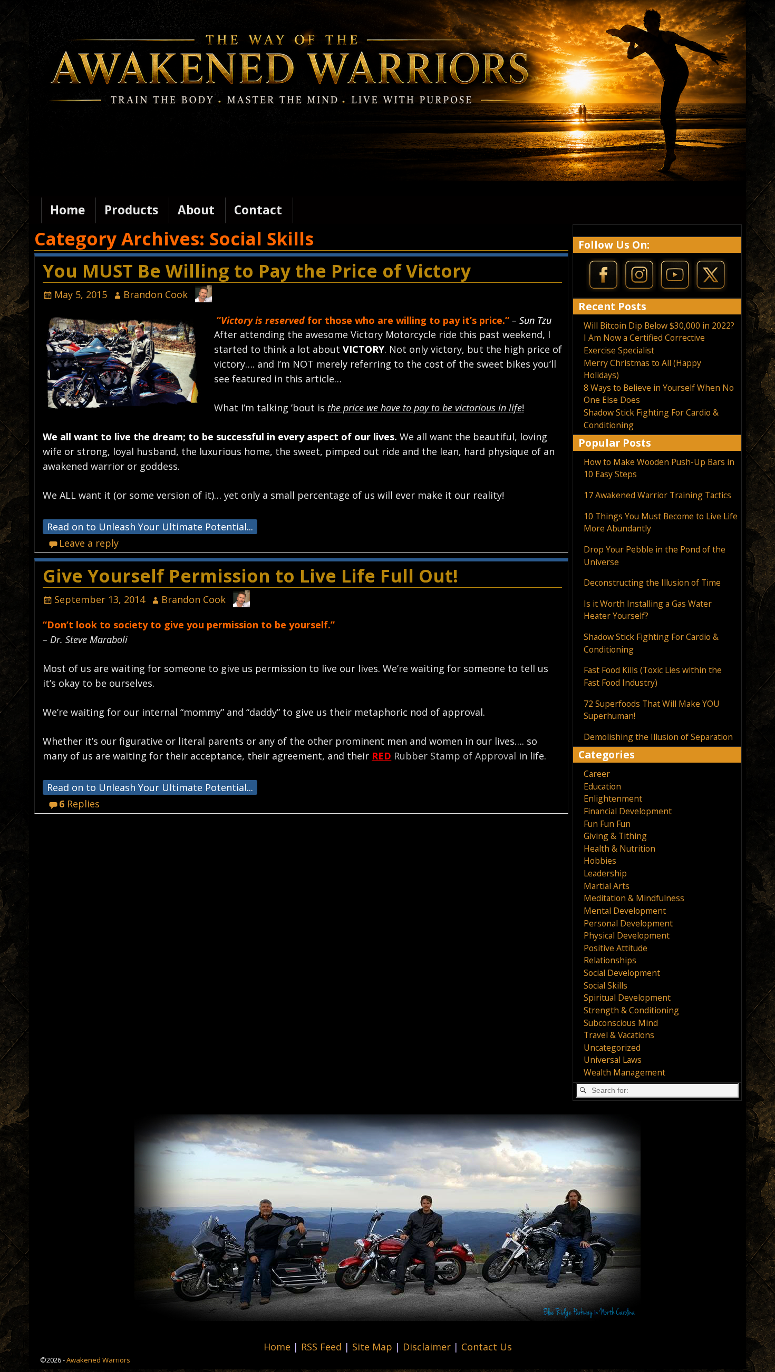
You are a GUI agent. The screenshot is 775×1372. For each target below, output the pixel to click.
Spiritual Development (627, 997)
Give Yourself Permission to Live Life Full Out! (250, 576)
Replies (79, 803)
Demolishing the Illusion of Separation (658, 737)
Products (131, 210)
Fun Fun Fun (607, 824)
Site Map (373, 1346)
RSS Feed (322, 1346)
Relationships (610, 960)
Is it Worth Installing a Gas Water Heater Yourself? (648, 610)
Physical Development (627, 935)
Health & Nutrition (619, 848)
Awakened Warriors (98, 1360)
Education (602, 786)
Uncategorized (612, 1047)
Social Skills (605, 985)
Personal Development (628, 923)
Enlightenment (613, 798)
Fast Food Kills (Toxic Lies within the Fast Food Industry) (653, 676)
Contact (258, 210)
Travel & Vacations (619, 1035)
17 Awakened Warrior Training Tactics (657, 495)
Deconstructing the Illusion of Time (652, 582)
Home (67, 210)
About (196, 210)
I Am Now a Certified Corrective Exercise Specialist (644, 344)
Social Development (622, 973)
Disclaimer (428, 1346)
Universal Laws (613, 1059)
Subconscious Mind (621, 1023)
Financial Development (628, 811)
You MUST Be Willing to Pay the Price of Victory (257, 271)
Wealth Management (624, 1072)
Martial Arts (606, 886)
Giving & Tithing (615, 836)
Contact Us (486, 1346)
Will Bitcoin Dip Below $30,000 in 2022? (659, 325)
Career (597, 773)
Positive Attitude (615, 948)
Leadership (605, 873)
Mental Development (625, 910)
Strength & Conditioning (631, 1010)
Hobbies (600, 860)
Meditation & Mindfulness (634, 898)
